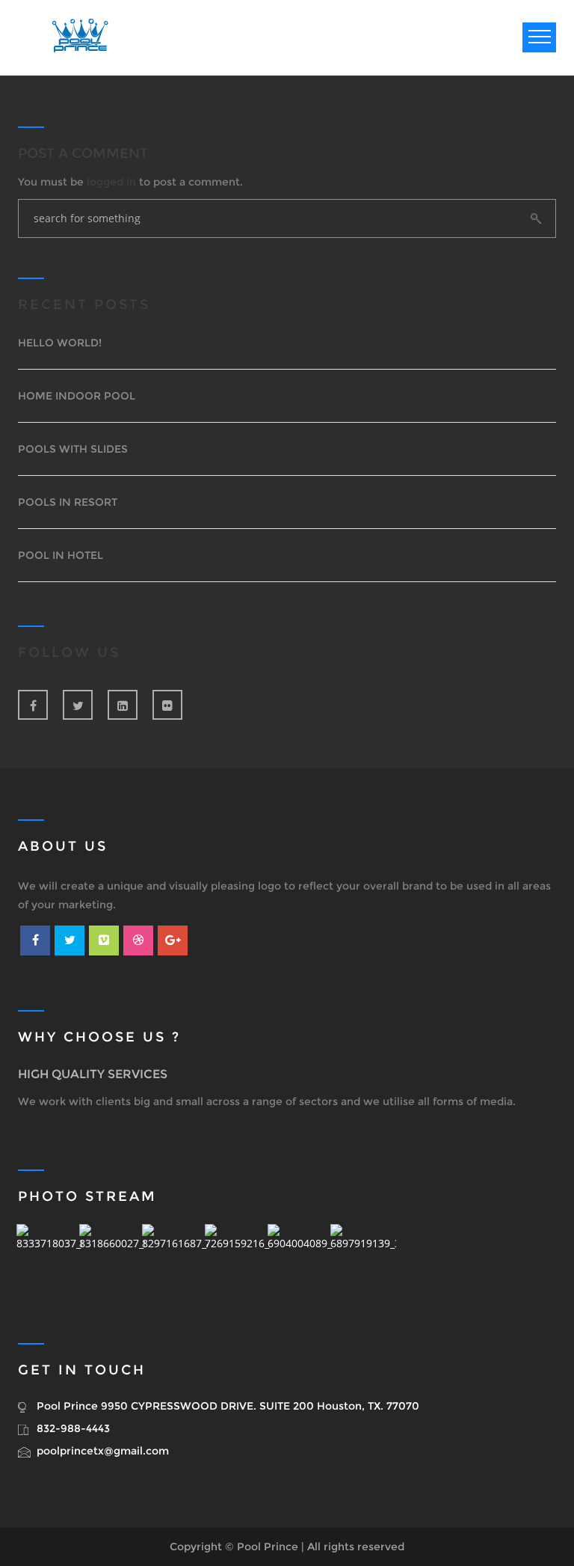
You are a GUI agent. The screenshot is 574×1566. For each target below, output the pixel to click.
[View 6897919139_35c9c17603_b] (363, 1257)
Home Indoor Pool (76, 396)
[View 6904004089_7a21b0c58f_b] (300, 1257)
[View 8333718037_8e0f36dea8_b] (49, 1257)
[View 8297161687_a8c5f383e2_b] (174, 1257)
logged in (111, 182)
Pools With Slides (73, 449)
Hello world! (60, 342)
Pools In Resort (67, 502)
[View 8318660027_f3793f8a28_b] (112, 1257)
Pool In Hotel (60, 555)
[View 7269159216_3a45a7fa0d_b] (237, 1257)
